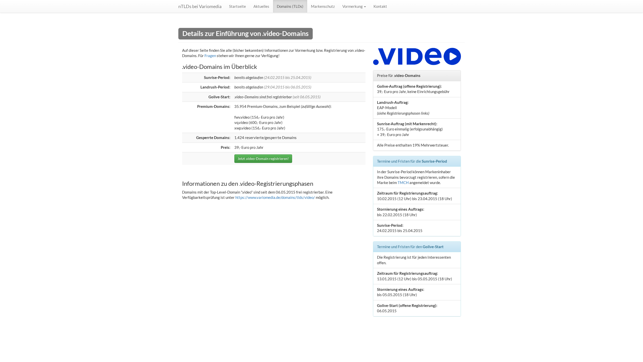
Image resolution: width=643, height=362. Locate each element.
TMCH (403, 182)
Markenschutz (323, 6)
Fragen (210, 55)
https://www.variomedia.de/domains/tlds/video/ (275, 197)
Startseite (237, 6)
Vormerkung (352, 6)
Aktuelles (261, 6)
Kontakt (380, 6)
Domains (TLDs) (290, 6)
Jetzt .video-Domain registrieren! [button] (263, 158)
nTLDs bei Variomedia (200, 6)
